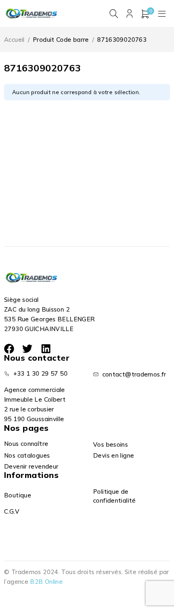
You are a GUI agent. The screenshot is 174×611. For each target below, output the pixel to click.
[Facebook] (9, 349)
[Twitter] (27, 349)
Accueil (14, 39)
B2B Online (46, 581)
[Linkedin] (46, 349)
